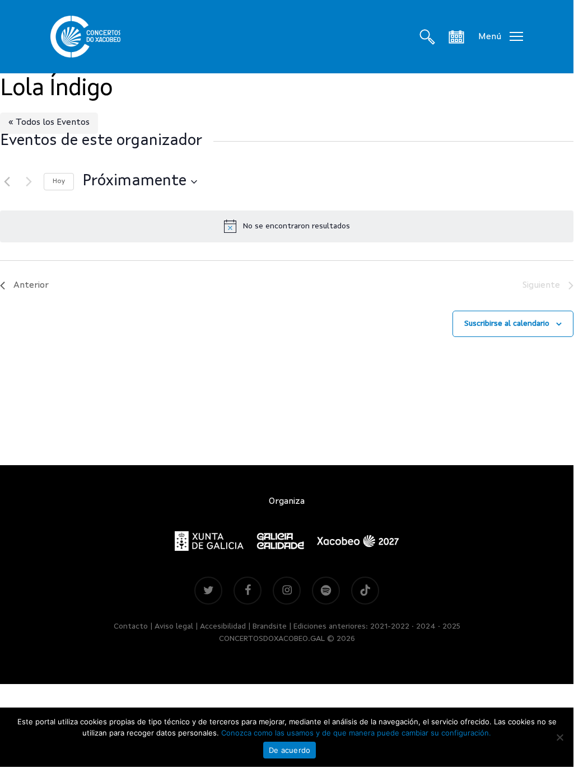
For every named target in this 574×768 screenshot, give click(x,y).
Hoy (59, 181)
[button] (500, 37)
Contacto (131, 626)
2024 (426, 626)
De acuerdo (290, 750)
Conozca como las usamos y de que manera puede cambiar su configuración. (356, 732)
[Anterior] (6, 182)
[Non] (559, 737)
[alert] (286, 226)
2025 (451, 626)
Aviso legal (174, 626)
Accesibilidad (223, 626)
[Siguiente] (28, 182)
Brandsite (270, 626)
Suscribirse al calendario (506, 323)
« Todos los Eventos (49, 122)
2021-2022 (389, 626)
